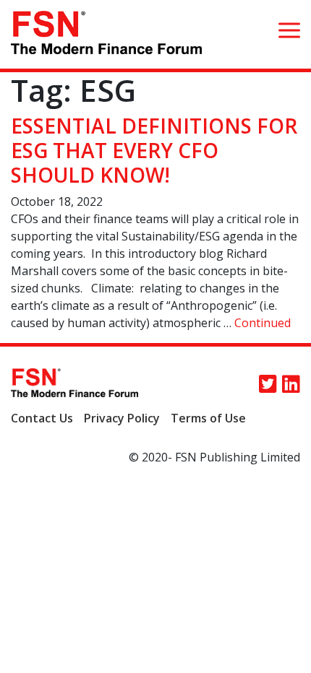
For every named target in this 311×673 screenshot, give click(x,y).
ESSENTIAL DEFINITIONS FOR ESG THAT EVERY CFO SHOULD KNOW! (154, 150)
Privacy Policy (122, 418)
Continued (262, 323)
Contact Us (42, 418)
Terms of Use (208, 418)
